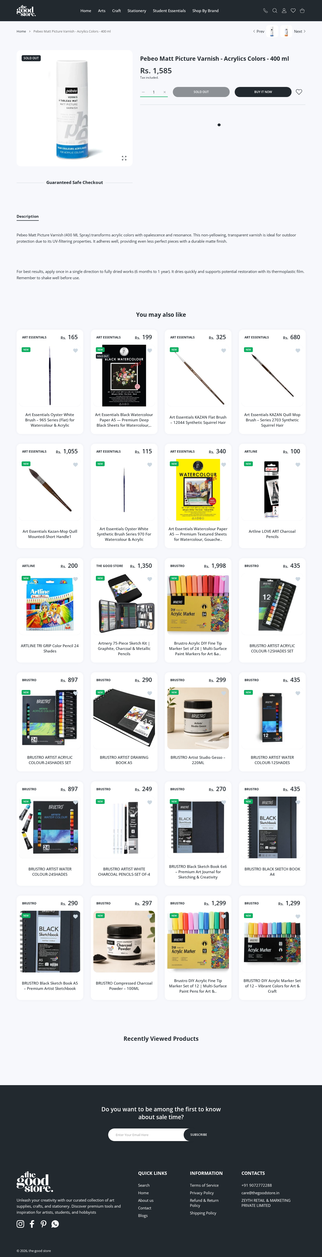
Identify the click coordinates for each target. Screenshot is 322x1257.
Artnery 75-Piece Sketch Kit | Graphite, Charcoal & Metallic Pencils (124, 648)
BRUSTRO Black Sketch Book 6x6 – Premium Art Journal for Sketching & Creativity (198, 871)
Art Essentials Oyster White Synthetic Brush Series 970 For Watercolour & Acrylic (124, 534)
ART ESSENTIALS (34, 337)
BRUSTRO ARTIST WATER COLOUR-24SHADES (49, 871)
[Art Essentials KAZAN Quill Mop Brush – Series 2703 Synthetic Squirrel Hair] (272, 375)
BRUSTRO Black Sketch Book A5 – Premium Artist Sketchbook (50, 986)
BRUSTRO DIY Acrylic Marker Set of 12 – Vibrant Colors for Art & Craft (272, 986)
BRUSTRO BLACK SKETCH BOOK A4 (272, 871)
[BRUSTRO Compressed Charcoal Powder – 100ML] (124, 941)
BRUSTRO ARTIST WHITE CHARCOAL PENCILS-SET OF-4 (124, 871)
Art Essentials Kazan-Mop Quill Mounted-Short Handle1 (50, 534)
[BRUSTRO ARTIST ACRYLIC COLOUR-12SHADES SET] (272, 604)
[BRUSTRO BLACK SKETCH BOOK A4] (272, 827)
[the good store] (26, 10)
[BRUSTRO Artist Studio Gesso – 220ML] (198, 718)
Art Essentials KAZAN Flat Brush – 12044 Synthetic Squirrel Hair (198, 420)
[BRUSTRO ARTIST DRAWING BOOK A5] (124, 718)
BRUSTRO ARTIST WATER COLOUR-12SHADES (272, 760)
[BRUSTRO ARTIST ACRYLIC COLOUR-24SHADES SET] (50, 718)
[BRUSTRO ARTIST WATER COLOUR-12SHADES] (272, 718)
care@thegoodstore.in (260, 1192)
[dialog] (274, 10)
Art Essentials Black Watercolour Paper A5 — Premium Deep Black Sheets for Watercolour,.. (124, 419)
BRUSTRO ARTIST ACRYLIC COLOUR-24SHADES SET (49, 760)
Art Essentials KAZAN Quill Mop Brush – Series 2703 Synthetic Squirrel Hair (272, 419)
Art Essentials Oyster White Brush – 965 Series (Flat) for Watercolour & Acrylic (49, 419)
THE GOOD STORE (109, 566)
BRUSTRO (177, 566)
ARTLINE (251, 451)
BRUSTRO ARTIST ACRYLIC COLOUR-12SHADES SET (272, 648)
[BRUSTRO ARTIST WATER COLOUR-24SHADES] (50, 827)
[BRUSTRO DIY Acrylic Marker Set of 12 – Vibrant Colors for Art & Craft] (272, 941)
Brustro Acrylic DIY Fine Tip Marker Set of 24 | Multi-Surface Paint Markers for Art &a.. (198, 648)
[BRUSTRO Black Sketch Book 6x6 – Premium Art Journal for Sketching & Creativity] (198, 827)
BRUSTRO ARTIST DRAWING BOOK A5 (124, 760)
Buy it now (263, 92)
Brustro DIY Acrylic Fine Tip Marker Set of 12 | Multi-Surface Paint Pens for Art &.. (198, 986)
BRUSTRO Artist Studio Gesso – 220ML (198, 760)
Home (21, 31)
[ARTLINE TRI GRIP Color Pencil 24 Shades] (50, 604)
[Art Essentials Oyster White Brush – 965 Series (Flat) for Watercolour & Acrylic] (50, 375)
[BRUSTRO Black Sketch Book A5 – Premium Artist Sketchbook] (50, 941)
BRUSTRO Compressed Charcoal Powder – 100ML (124, 986)
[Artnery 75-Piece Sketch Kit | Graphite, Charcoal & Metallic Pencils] (124, 604)
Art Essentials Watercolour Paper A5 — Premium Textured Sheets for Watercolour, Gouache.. (198, 534)
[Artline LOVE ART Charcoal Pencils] (272, 490)
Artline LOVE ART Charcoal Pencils (272, 534)
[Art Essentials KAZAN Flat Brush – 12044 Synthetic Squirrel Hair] (198, 375)
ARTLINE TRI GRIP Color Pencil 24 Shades (50, 648)
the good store (40, 1250)
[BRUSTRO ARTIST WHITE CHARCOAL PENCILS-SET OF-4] (124, 827)
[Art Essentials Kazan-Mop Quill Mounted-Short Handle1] (50, 490)
